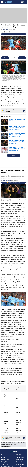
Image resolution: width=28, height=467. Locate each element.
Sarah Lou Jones (7, 180)
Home (2, 159)
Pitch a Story (19, 459)
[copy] (9, 32)
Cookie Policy (4, 464)
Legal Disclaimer (20, 464)
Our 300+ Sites (20, 457)
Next (22, 57)
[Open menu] (2, 2)
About (2, 454)
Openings (18, 454)
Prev (5, 57)
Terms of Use (19, 462)
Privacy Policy (4, 462)
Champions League (9, 159)
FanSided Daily (5, 459)
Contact (3, 457)
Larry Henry (5, 29)
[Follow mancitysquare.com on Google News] (24, 111)
